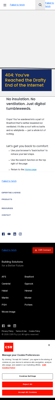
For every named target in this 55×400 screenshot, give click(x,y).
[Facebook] (3, 234)
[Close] (49, 345)
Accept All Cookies (27, 392)
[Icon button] (40, 5)
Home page (31, 170)
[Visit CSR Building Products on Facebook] (3, 325)
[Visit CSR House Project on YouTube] (9, 325)
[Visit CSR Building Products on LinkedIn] (14, 325)
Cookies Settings (27, 376)
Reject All (27, 384)
